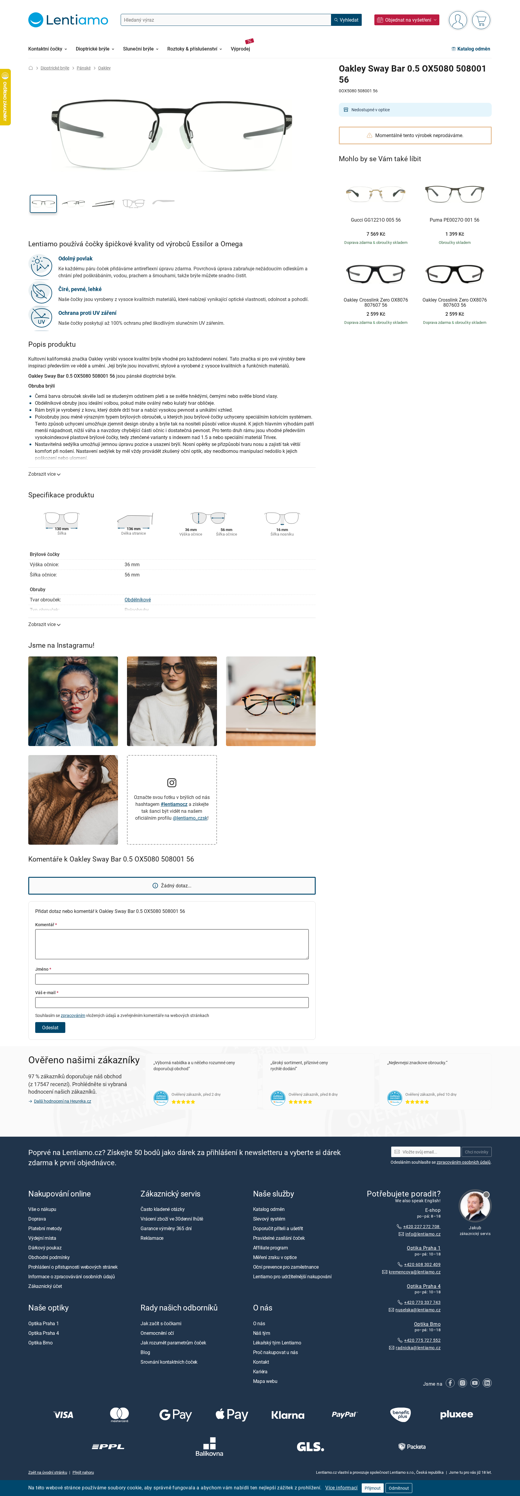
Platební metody (45, 1228)
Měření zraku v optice (275, 1257)
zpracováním (73, 1015)
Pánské (84, 68)
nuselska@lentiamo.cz (418, 1310)
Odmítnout (399, 1488)
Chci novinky (476, 1151)
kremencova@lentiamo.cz (415, 1271)
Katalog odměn (269, 1209)
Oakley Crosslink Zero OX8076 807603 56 (454, 302)
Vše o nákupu (42, 1209)
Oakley (104, 68)
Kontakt (261, 1361)
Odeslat (50, 1027)
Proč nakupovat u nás (275, 1352)
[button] (43, 204)
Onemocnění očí (157, 1332)
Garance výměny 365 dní (166, 1228)
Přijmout (373, 1488)
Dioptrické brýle (55, 68)
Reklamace (152, 1238)
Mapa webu (265, 1381)
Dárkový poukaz (45, 1247)
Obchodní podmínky (49, 1257)
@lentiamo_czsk (190, 818)
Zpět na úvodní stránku (47, 1472)
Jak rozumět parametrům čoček (173, 1342)
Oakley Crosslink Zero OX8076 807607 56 (376, 302)
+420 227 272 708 (422, 1226)
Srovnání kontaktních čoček (169, 1361)
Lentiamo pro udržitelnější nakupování (292, 1276)
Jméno (43, 969)
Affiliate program (270, 1247)
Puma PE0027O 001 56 (454, 220)
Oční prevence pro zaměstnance (286, 1267)
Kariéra (260, 1371)
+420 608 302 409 (422, 1264)
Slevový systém (269, 1218)
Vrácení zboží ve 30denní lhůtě (172, 1218)
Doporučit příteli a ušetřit (278, 1228)
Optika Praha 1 (424, 1248)
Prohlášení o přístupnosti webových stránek (73, 1267)
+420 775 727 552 (422, 1340)
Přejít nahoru (83, 1472)
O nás (259, 1323)
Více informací (341, 1487)
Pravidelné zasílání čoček (279, 1238)
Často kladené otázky (162, 1209)
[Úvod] (30, 68)
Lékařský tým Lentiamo (277, 1342)
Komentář (46, 924)
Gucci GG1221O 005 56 (376, 220)
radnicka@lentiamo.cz (418, 1347)
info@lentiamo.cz (423, 1233)
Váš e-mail (46, 992)
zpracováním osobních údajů (464, 1162)
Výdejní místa (42, 1238)
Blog (145, 1352)
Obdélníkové (138, 599)
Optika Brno (427, 1323)
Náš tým (261, 1332)
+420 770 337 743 (422, 1302)
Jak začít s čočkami (161, 1323)
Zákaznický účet (45, 1286)
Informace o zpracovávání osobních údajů (71, 1276)
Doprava (37, 1218)
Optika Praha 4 (424, 1286)
